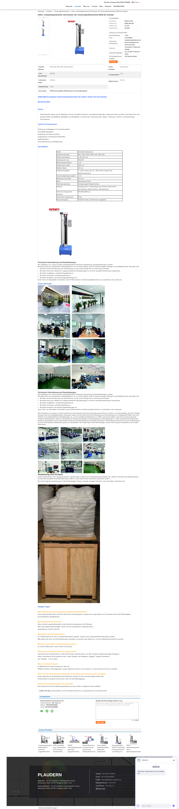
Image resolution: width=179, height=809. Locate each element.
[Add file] (138, 805)
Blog (101, 6)
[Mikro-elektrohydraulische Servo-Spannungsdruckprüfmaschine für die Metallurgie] (133, 739)
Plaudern (108, 6)
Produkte (78, 6)
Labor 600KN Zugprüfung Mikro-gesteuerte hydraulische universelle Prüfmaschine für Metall (103, 752)
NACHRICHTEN (119, 6)
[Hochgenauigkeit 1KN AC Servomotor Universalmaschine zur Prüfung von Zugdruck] (118, 739)
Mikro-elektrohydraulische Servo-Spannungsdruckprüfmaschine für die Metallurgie (134, 749)
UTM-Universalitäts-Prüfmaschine (71, 691)
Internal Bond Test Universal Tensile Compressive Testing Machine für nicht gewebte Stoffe (89, 749)
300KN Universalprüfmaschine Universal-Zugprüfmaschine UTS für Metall (75, 749)
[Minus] (174, 760)
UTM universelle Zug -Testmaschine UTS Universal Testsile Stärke (59, 748)
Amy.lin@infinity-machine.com (111, 780)
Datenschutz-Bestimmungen (48, 808)
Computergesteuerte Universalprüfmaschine (94, 691)
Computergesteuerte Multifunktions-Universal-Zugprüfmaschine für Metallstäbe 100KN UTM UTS (45, 751)
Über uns (86, 6)
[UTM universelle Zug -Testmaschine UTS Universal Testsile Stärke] (60, 739)
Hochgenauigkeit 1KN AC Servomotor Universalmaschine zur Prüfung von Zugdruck (118, 749)
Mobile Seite (101, 789)
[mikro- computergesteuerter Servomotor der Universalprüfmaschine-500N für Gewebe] (43, 23)
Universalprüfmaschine (61, 11)
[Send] (173, 805)
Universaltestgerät (56, 691)
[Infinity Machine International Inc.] (49, 6)
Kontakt (94, 6)
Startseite (69, 6)
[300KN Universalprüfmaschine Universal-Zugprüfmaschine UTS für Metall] (74, 739)
